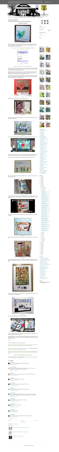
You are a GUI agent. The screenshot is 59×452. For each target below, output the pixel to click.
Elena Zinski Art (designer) (43, 142)
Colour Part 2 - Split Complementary (45, 260)
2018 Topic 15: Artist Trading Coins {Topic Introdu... (45, 230)
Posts (41, 33)
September (42, 190)
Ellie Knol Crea (42, 145)
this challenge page (29, 345)
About (12, 17)
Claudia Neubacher (42, 137)
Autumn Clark (42, 133)
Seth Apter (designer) (43, 171)
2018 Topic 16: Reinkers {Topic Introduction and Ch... (45, 213)
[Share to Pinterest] (22, 357)
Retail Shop (30, 17)
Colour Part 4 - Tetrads (43, 262)
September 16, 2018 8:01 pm (14, 370)
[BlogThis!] (20, 357)
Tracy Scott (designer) (43, 172)
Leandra (18, 336)
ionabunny (11, 414)
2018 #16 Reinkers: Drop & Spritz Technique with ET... (45, 209)
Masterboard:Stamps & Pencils (44, 267)
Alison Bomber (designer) (43, 130)
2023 (41, 180)
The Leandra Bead (42, 278)
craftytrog (11, 403)
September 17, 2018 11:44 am (14, 375)
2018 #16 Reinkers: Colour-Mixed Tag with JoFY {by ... (45, 201)
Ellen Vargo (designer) (43, 144)
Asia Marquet (42, 132)
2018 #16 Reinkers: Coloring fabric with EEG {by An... (45, 200)
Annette (23, 173)
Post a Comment (11, 418)
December (42, 187)
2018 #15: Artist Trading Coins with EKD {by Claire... (45, 217)
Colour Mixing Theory (43, 269)
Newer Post (9, 420)
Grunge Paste (42, 270)
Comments (42, 35)
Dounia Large (42, 141)
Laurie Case (42, 160)
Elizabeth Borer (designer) (43, 143)
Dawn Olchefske (23, 314)
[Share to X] (21, 357)
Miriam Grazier (42, 165)
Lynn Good (41, 163)
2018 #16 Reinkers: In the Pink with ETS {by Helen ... (45, 203)
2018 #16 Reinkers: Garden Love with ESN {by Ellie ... (45, 207)
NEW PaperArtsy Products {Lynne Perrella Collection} (45, 196)
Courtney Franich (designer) (44, 138)
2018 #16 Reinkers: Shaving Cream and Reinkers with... (45, 205)
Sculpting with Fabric (43, 275)
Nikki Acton (41, 166)
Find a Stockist (16, 17)
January (42, 240)
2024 (41, 179)
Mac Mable (11, 398)
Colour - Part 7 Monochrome (44, 265)
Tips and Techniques (40, 17)
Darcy (15, 336)
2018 (41, 186)
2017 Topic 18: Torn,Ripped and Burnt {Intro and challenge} (20, 427)
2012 (41, 247)
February (42, 239)
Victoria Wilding (42, 173)
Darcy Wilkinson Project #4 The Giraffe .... (18, 436)
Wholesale (34, 17)
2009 (41, 251)
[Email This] (19, 357)
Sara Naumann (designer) (43, 170)
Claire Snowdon (42, 135)
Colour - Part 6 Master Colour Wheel (45, 264)
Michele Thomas (23, 235)
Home (9, 17)
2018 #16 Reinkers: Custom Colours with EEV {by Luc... (45, 198)
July (41, 233)
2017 (41, 241)
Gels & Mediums (42, 273)
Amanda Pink (42, 131)
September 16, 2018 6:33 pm (14, 364)
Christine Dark (42, 134)
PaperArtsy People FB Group (23, 17)
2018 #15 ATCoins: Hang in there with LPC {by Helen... (45, 228)
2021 (41, 182)
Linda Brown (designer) (43, 162)
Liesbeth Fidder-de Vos (43, 161)
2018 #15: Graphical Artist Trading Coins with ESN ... (45, 219)
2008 (41, 252)
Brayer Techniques (42, 266)
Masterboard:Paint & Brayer (44, 268)
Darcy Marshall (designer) (43, 140)
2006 (41, 254)
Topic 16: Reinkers (17, 348)
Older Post (35, 420)
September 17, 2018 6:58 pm (14, 380)
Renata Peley (42, 168)
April (42, 236)
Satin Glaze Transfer (43, 272)
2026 (41, 176)
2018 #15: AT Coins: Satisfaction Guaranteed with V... (45, 224)
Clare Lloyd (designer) (43, 136)
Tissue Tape (41, 276)
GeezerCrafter (26, 49)
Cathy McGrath (23, 194)
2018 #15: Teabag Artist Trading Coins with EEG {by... (45, 222)
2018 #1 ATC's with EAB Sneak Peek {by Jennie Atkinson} (20, 431)
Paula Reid (23, 135)
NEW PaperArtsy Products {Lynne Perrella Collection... (45, 194)
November (42, 188)
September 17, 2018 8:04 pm (14, 385)
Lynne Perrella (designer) (43, 164)
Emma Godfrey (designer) (43, 146)
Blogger (33, 445)
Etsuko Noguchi (42, 147)
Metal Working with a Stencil (44, 277)
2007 (41, 253)
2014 (41, 245)
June (42, 234)
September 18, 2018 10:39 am (14, 390)
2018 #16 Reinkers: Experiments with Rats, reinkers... (45, 211)
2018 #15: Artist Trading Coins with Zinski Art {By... (45, 215)
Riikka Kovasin (42, 169)
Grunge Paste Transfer (43, 271)
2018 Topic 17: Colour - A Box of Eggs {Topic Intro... (45, 192)
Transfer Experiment (43, 274)
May (41, 235)
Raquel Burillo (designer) (43, 167)
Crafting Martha (42, 139)
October (42, 189)
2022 (41, 181)
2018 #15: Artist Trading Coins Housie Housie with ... (45, 226)
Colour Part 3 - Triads (43, 261)
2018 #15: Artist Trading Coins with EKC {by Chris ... (45, 220)
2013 (41, 246)
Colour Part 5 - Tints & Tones (44, 263)
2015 (41, 244)
